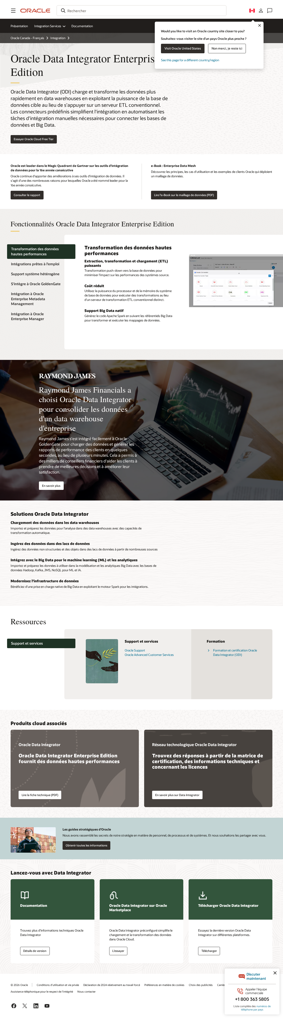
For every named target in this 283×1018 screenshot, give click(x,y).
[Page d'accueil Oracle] (35, 10)
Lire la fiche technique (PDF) (40, 795)
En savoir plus (51, 485)
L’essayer (118, 951)
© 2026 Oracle (19, 985)
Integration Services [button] (47, 26)
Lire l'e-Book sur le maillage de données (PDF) (184, 195)
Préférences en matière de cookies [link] (164, 985)
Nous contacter (86, 991)
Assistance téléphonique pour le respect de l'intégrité (42, 991)
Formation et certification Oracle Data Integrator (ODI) (235, 652)
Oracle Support (135, 650)
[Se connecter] (261, 10)
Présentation (19, 26)
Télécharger (209, 951)
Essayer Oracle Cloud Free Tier (34, 139)
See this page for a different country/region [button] (190, 60)
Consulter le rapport (27, 195)
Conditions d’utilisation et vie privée (58, 985)
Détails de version (34, 951)
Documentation (82, 26)
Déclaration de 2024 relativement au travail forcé (111, 985)
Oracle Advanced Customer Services (149, 655)
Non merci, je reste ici (227, 48)
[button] (13, 10)
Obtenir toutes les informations (86, 845)
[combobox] (141, 10)
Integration (57, 38)
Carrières (222, 985)
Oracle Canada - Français (27, 38)
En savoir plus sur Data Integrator (177, 795)
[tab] (41, 251)
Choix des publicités (201, 985)
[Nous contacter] (269, 10)
